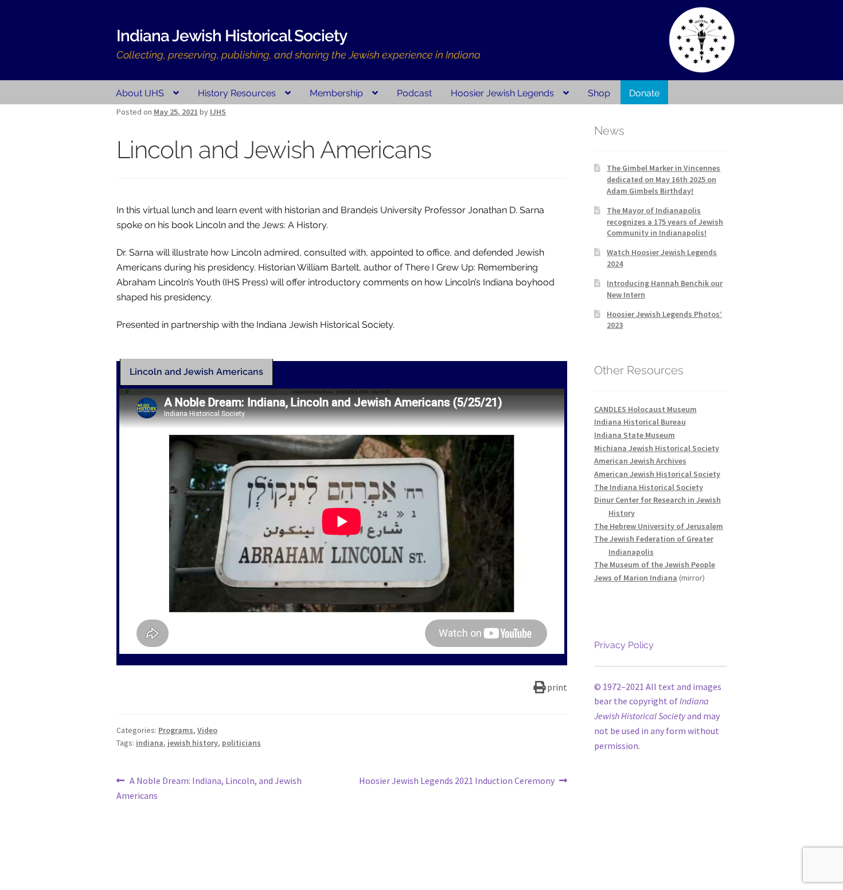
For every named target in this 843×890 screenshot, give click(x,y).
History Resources (237, 93)
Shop (599, 93)
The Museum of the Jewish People (654, 564)
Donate (644, 93)
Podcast (414, 93)
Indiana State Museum (634, 435)
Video (207, 730)
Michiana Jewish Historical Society (656, 448)
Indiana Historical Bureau (640, 422)
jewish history (192, 743)
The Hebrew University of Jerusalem (658, 526)
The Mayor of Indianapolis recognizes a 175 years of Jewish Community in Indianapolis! (665, 221)
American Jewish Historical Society (657, 474)
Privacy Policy (624, 645)
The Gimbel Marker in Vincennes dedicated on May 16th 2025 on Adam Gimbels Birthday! (663, 179)
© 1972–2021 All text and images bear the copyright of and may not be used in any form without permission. (657, 716)
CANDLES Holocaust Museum (645, 409)
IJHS (218, 112)
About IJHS (140, 93)
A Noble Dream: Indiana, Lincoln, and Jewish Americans (209, 787)
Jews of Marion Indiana (635, 578)
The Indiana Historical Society (648, 487)
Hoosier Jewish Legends (502, 93)
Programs (175, 730)
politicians (241, 743)
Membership (336, 93)
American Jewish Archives (640, 461)
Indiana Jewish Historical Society (231, 35)
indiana (149, 743)
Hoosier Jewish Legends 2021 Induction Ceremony (457, 781)
